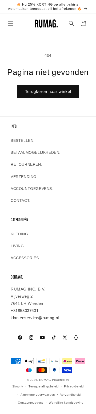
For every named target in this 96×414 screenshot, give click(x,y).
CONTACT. (20, 200)
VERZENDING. (24, 176)
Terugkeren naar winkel (48, 91)
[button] (11, 23)
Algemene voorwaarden (38, 394)
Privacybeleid (74, 386)
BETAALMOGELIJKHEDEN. (36, 152)
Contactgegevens (31, 402)
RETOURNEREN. (26, 164)
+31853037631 (24, 310)
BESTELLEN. (23, 140)
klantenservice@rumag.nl (35, 317)
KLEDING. (20, 234)
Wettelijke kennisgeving (66, 402)
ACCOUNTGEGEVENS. (32, 188)
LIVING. (18, 246)
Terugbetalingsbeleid (44, 386)
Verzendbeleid (70, 394)
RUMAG (45, 379)
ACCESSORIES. (25, 258)
